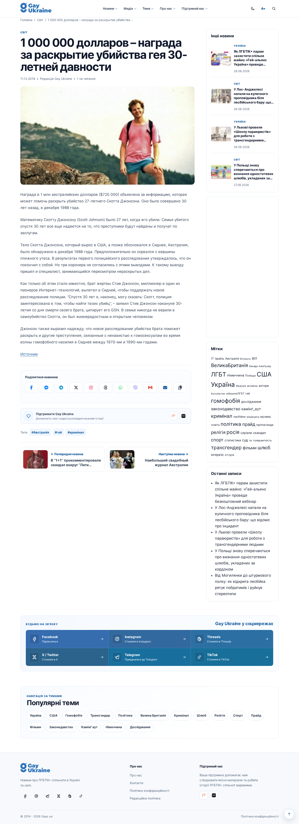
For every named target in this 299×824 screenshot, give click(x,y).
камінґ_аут (251, 409)
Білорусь (245, 358)
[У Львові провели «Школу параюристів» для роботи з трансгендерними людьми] (221, 134)
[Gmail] (150, 387)
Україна (240, 46)
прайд (248, 424)
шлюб (264, 447)
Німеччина (235, 375)
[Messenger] (46, 387)
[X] (76, 387)
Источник (29, 354)
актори (264, 385)
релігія (218, 432)
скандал (259, 433)
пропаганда (264, 424)
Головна (26, 20)
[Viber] (135, 387)
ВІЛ (254, 358)
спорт (217, 439)
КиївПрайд (265, 366)
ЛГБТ (218, 374)
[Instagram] (90, 387)
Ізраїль (219, 358)
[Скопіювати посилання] (179, 387)
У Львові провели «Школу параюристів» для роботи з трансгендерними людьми (252, 135)
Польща (250, 375)
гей (247, 393)
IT (212, 358)
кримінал (221, 416)
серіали (246, 433)
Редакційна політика (145, 798)
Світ (40, 20)
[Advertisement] (242, 267)
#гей (58, 432)
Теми (146, 8)
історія (229, 455)
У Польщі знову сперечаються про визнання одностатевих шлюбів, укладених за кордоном (253, 173)
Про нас (166, 8)
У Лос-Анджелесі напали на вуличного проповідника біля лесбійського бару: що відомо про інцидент (252, 98)
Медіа (128, 8)
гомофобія (225, 400)
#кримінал (76, 432)
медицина (253, 416)
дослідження (251, 402)
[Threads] (105, 387)
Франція (241, 385)
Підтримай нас (193, 8)
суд (245, 440)
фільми (250, 447)
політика (231, 424)
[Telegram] (61, 387)
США (264, 374)
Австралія (232, 358)
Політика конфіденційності (149, 790)
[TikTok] (81, 796)
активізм (252, 385)
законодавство (225, 408)
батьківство (218, 393)
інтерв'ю (217, 455)
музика (265, 416)
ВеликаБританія (229, 365)
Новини (108, 8)
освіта (215, 424)
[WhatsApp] (120, 387)
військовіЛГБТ (235, 393)
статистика (233, 440)
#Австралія (40, 432)
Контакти (136, 783)
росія (233, 432)
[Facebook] (31, 387)
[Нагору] (289, 814)
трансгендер (226, 447)
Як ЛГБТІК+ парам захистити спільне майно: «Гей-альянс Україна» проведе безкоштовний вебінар (252, 60)
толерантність (262, 440)
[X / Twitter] (58, 796)
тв (250, 440)
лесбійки (239, 416)
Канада (253, 366)
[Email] (165, 387)
